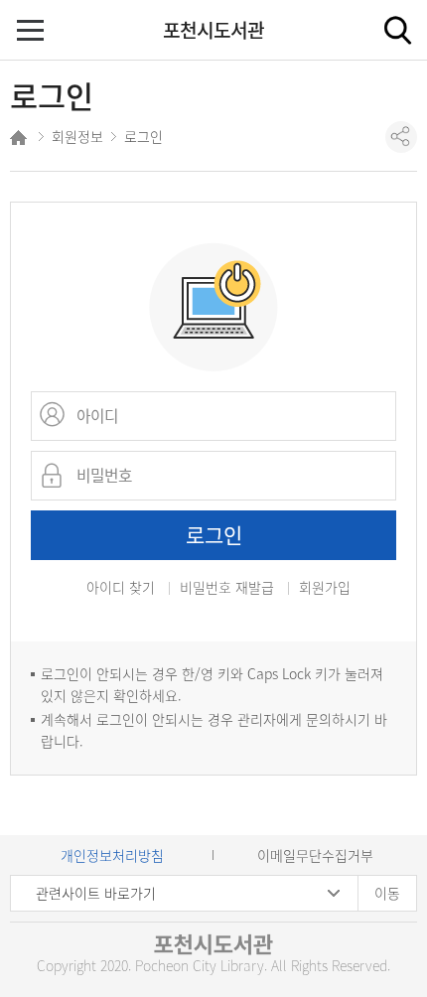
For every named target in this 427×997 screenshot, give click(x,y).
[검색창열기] (397, 30)
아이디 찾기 (120, 587)
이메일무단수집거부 (315, 855)
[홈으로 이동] (20, 140)
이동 (387, 893)
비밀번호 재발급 (227, 588)
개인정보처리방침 (112, 855)
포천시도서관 (213, 30)
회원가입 (325, 588)
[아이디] (55, 416)
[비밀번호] (55, 476)
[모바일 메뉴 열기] (32, 32)
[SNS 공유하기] (401, 137)
